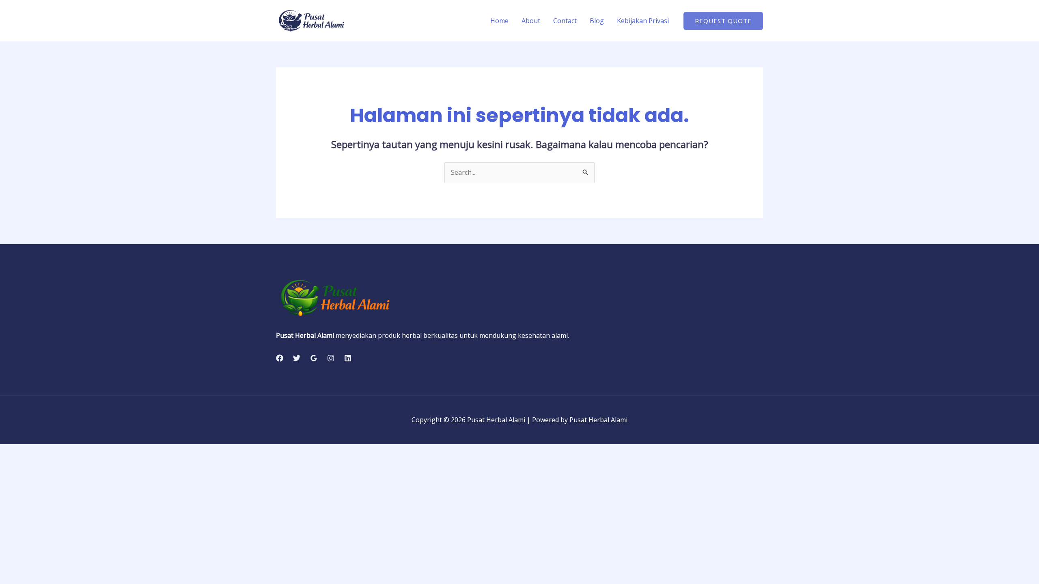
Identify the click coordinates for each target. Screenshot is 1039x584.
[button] (723, 21)
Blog (597, 20)
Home (499, 20)
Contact (565, 20)
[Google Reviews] (313, 358)
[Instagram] (330, 358)
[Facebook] (279, 358)
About (531, 20)
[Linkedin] (347, 358)
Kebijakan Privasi (643, 20)
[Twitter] (296, 358)
